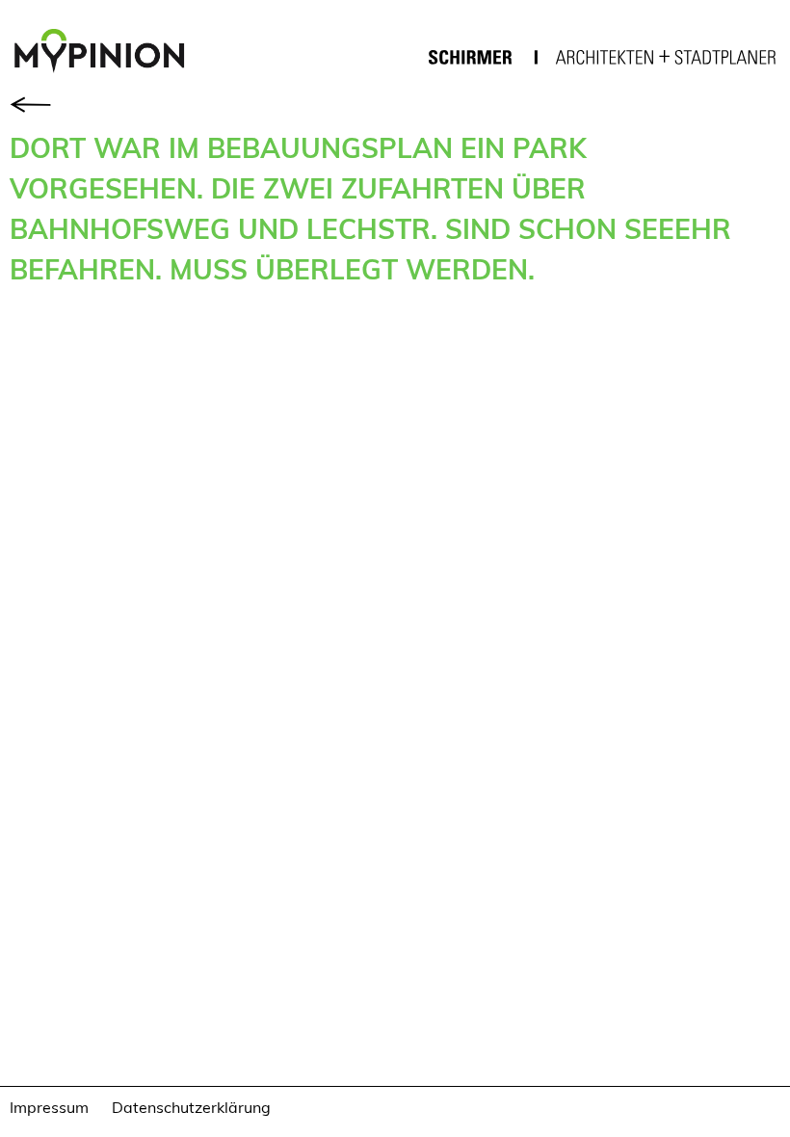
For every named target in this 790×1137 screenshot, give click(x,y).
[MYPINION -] (107, 53)
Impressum (49, 1107)
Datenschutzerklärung (191, 1107)
